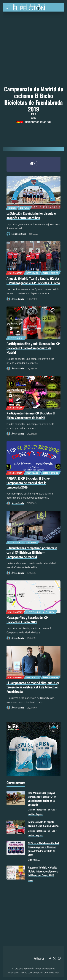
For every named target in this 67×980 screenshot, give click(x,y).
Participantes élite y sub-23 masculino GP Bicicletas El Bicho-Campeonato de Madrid (33, 348)
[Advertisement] (33, 36)
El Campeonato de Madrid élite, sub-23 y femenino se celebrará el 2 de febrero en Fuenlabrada (33, 687)
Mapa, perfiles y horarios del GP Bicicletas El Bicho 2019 (27, 619)
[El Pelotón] (30, 8)
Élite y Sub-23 (50, 273)
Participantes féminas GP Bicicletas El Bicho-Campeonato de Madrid (31, 415)
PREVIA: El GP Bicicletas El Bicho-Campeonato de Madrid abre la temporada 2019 (28, 482)
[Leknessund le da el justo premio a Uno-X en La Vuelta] (16, 827)
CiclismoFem (15, 273)
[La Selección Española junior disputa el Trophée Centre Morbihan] (33, 192)
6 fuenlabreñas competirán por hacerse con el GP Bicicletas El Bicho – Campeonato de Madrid (32, 552)
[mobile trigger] (10, 7)
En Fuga (24, 208)
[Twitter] (54, 958)
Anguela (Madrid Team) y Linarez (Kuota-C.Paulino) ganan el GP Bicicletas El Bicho (33, 280)
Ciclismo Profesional (37, 809)
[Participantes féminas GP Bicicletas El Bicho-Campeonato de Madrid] (33, 392)
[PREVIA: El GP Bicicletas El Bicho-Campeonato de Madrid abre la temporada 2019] (33, 457)
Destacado (32, 273)
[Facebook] (50, 958)
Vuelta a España (35, 814)
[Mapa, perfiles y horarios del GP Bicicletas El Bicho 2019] (33, 596)
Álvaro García (18, 299)
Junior (12, 208)
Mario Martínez (19, 233)
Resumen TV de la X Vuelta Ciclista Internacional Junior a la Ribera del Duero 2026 (43, 871)
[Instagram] (59, 958)
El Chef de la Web (50, 972)
